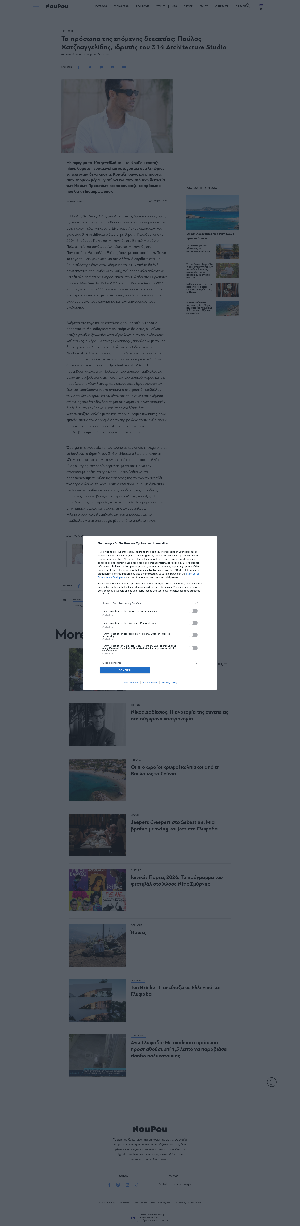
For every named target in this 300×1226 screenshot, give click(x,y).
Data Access (150, 682)
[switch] (193, 611)
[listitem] (150, 603)
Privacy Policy (169, 682)
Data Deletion (130, 682)
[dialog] (150, 613)
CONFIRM (125, 670)
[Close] (210, 543)
